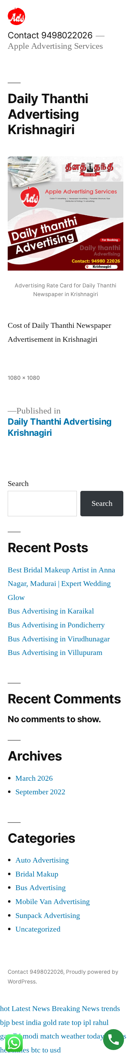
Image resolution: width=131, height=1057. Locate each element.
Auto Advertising (42, 860)
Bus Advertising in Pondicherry (56, 625)
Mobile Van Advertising (52, 901)
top (76, 1022)
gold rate (56, 1022)
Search (18, 483)
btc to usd (46, 1050)
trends (110, 1008)
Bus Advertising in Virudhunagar (59, 639)
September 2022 (40, 792)
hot (5, 1008)
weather (73, 1036)
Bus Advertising (40, 888)
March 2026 (34, 778)
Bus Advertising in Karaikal (51, 611)
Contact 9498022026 (50, 35)
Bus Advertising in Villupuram (55, 652)
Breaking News (76, 1008)
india (33, 1022)
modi (30, 1036)
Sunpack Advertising (47, 915)
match (49, 1036)
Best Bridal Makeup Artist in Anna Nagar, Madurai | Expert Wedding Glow (61, 583)
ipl (87, 1022)
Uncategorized (37, 929)
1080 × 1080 (24, 378)
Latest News (31, 1008)
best (18, 1022)
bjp (5, 1022)
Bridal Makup (36, 874)
